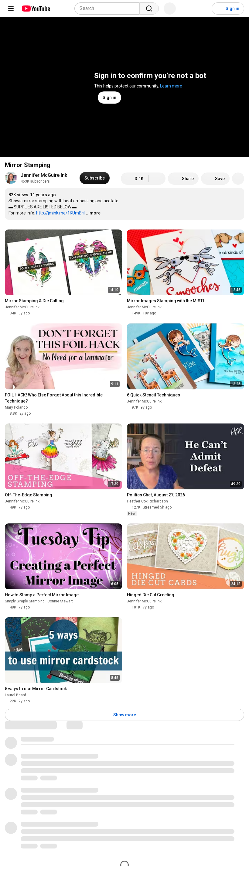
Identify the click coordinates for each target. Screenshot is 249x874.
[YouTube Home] (35, 8)
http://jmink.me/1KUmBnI (60, 213)
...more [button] (93, 213)
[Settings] (203, 8)
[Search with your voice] (170, 8)
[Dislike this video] (156, 179)
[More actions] (238, 179)
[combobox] (109, 8)
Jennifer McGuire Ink (44, 175)
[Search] (149, 8)
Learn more (171, 86)
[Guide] (11, 8)
